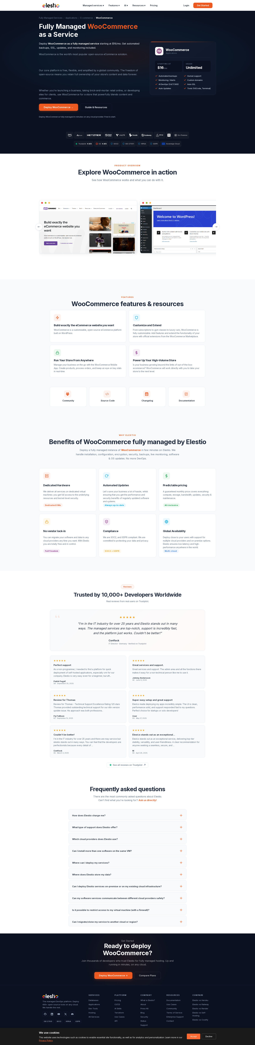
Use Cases (120, 1017)
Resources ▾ (139, 5)
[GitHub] (45, 1014)
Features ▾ (114, 5)
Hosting (92, 1012)
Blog (142, 1012)
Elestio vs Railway (200, 1004)
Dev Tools (93, 1008)
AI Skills (118, 1008)
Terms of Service (174, 1012)
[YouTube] (58, 1014)
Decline (208, 1036)
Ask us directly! (148, 800)
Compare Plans (147, 975)
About (143, 1004)
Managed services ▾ (93, 5)
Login (186, 5)
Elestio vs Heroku (200, 1000)
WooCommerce (131, 450)
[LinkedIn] (52, 1014)
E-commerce (86, 18)
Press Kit (144, 1008)
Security (144, 1017)
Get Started (203, 5)
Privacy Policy (46, 1040)
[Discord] (72, 1014)
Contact (170, 1021)
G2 (101, 144)
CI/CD (117, 1004)
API (116, 1021)
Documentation (173, 1000)
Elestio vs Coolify (200, 1020)
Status (143, 1021)
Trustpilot (85, 144)
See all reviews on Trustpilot (127, 765)
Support (144, 1025)
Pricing (153, 5)
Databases (93, 1000)
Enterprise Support (175, 1017)
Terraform (119, 1012)
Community (171, 1008)
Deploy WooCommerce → (58, 107)
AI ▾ (126, 5)
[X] (65, 1014)
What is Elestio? (147, 1000)
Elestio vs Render (200, 1008)
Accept (193, 1036)
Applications (71, 18)
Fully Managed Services (50, 18)
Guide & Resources (96, 107)
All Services (94, 1017)
